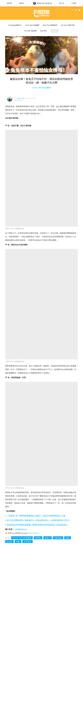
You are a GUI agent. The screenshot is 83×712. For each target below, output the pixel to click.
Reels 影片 (43, 31)
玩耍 (67, 538)
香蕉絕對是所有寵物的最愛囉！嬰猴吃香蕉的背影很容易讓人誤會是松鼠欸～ (38, 525)
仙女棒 (9, 542)
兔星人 (47, 538)
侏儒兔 (38, 538)
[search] (72, 10)
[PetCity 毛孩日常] (41, 13)
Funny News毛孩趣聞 (32, 25)
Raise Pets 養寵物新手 (50, 25)
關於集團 (9, 3)
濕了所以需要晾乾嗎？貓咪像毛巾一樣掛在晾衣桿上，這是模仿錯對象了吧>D (38, 520)
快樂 (18, 542)
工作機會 (73, 3)
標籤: (8, 538)
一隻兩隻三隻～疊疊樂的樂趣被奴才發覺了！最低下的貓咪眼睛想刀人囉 (36, 516)
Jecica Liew (20, 98)
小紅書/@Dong (20, 529)
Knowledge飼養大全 (15, 25)
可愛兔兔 (58, 538)
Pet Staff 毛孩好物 (30, 31)
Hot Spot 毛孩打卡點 (68, 25)
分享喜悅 (27, 542)
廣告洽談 (61, 3)
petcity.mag (33, 533)
